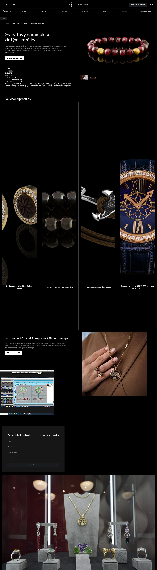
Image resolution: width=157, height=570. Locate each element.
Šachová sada (7, 11)
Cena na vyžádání (14, 58)
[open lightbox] (118, 48)
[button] (151, 4)
